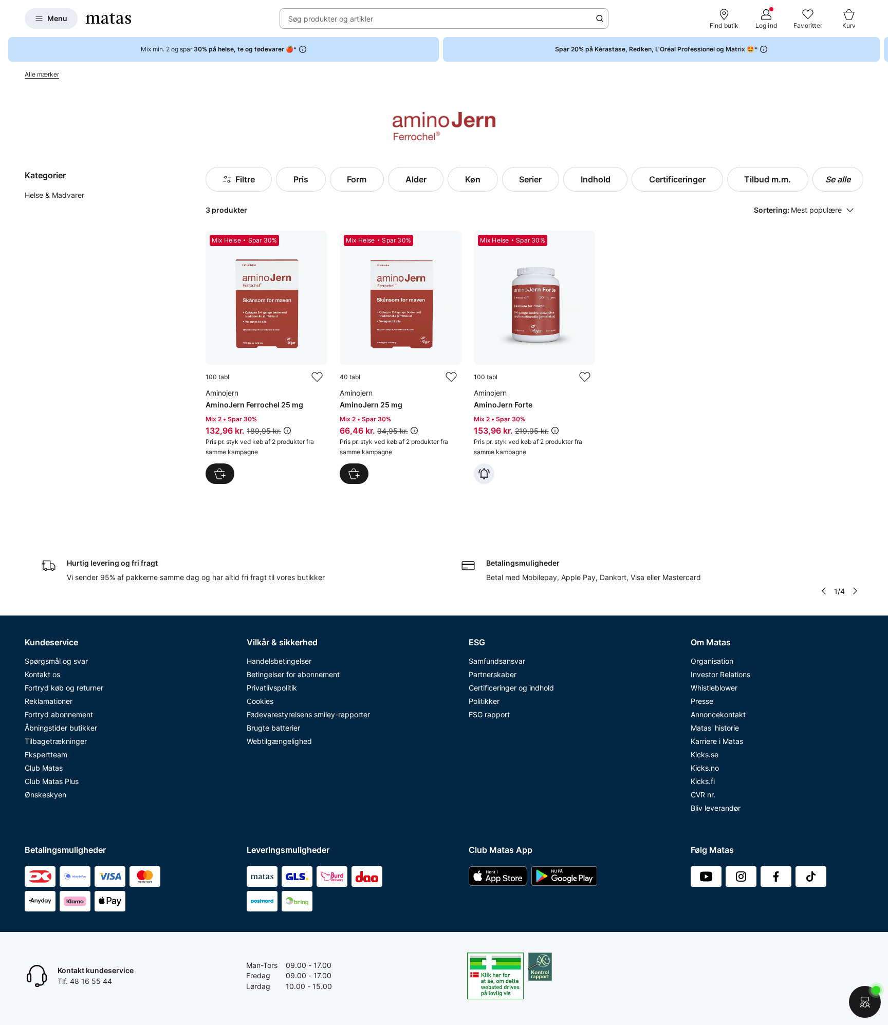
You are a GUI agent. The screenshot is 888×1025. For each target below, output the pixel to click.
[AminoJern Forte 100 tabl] (535, 357)
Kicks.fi (703, 781)
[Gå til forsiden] (108, 18)
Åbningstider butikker (61, 727)
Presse (702, 701)
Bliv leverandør (716, 808)
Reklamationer (48, 701)
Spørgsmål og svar (56, 661)
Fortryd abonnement (59, 714)
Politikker (484, 701)
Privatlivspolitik (272, 687)
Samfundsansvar (497, 661)
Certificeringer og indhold (511, 687)
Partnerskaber (492, 674)
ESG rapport (489, 714)
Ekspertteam (46, 754)
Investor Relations (720, 674)
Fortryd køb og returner (64, 687)
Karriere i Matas (717, 741)
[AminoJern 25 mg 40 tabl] (400, 357)
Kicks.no (705, 767)
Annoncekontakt (718, 714)
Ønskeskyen (45, 794)
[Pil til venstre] (824, 591)
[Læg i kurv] (220, 473)
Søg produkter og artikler (330, 18)
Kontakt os (42, 674)
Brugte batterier (273, 727)
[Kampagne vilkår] (287, 430)
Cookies (260, 701)
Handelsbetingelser (279, 661)
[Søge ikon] (599, 18)
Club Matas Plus (52, 781)
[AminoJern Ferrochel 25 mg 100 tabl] (266, 357)
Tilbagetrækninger (56, 741)
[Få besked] (484, 473)
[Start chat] (865, 1002)
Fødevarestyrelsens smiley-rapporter (308, 714)
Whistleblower (714, 687)
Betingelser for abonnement (293, 674)
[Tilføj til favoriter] (317, 377)
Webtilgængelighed (279, 741)
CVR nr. (703, 794)
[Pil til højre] (880, 49)
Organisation (712, 661)
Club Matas (44, 767)
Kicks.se (704, 754)
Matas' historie (715, 727)
